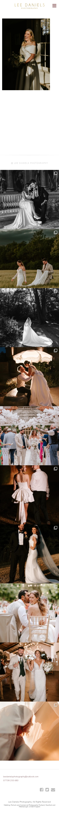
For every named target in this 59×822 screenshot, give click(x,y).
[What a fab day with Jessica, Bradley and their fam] (29, 731)
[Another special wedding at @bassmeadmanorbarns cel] (29, 376)
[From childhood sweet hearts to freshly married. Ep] (29, 494)
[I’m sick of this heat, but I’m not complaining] (29, 553)
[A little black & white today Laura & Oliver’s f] (29, 317)
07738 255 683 (10, 780)
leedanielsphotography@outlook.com (20, 776)
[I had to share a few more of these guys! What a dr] (29, 258)
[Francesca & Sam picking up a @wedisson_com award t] (29, 672)
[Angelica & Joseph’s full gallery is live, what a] (29, 199)
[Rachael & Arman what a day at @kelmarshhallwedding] (29, 612)
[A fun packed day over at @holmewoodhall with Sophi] (29, 435)
